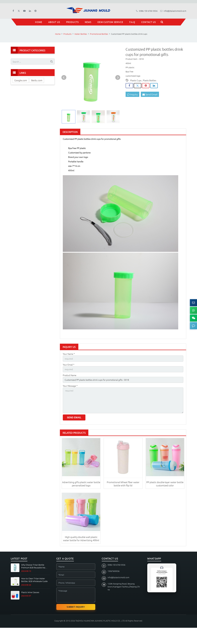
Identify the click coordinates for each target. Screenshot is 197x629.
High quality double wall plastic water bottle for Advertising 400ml (81, 538)
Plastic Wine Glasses (30, 592)
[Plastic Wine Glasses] (15, 595)
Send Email (151, 94)
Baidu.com (36, 80)
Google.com (20, 80)
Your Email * (68, 364)
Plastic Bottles (149, 80)
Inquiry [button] (134, 94)
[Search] (162, 22)
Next (117, 77)
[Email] (193, 302)
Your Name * (69, 353)
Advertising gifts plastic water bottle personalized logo (81, 484)
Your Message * (70, 385)
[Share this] (129, 85)
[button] (193, 325)
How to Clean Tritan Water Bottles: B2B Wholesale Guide (34, 579)
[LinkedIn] (29, 10)
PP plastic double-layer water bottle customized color (164, 484)
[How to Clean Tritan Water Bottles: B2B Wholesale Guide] (15, 581)
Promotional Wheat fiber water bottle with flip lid (123, 484)
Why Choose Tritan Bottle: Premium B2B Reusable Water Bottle (34, 566)
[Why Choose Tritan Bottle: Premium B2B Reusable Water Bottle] (15, 567)
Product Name (69, 375)
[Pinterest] (35, 10)
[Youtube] (24, 10)
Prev (63, 77)
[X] (18, 10)
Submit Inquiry (76, 607)
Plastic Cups (135, 80)
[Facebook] (13, 10)
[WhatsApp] (193, 310)
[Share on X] (137, 85)
